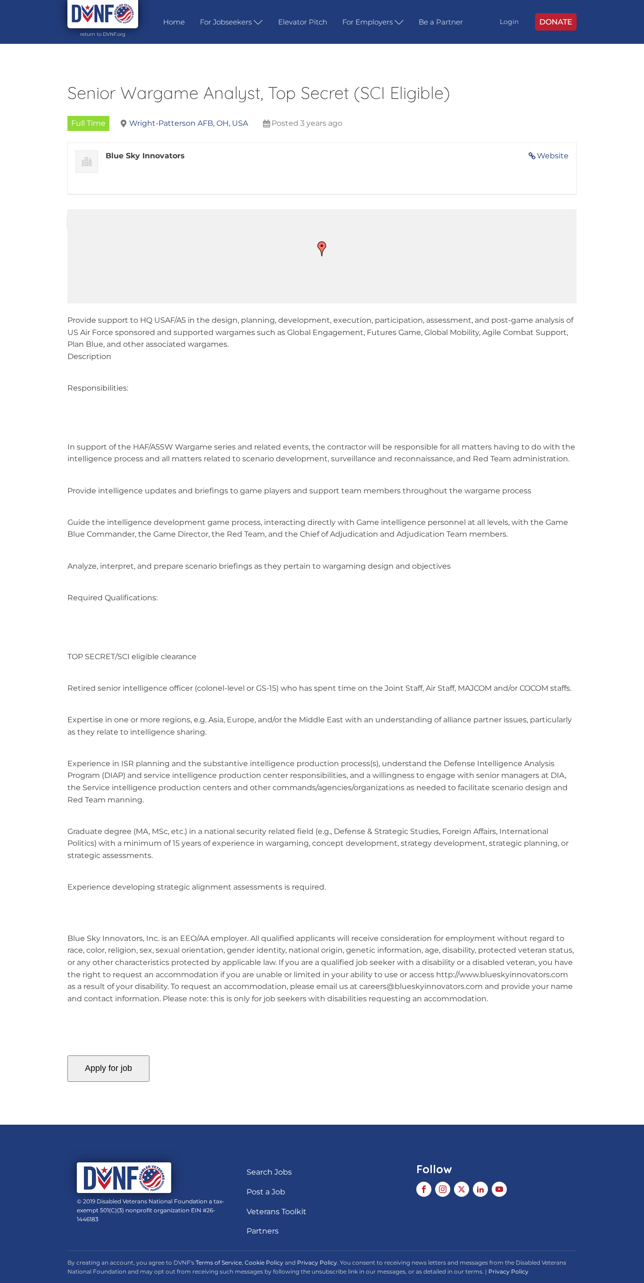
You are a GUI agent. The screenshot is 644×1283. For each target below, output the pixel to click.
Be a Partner (441, 21)
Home (174, 21)
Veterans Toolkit (276, 1211)
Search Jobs (269, 1172)
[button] (322, 248)
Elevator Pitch (302, 21)
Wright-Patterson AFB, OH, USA (188, 123)
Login (509, 21)
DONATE (555, 21)
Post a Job (266, 1191)
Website (553, 155)
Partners (263, 1230)
